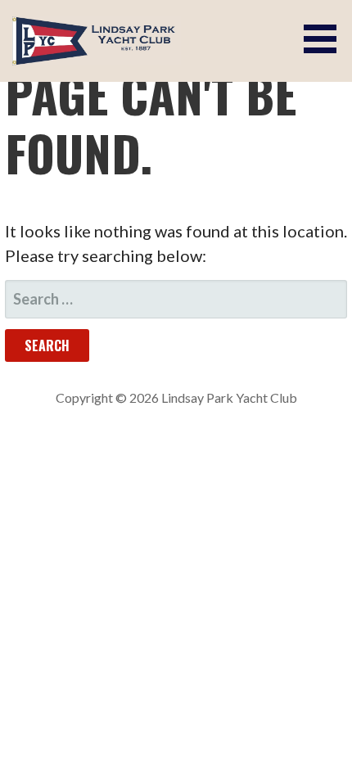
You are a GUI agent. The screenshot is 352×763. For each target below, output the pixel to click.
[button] (326, 39)
